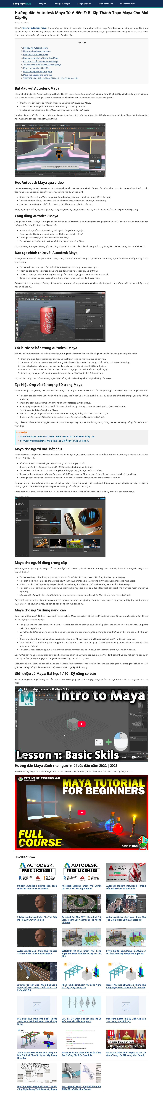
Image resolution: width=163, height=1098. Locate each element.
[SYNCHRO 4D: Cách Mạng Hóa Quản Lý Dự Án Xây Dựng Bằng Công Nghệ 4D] (126, 937)
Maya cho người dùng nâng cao (37, 75)
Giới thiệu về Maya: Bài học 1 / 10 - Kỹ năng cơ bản (50, 78)
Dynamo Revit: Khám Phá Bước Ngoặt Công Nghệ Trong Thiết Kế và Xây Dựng (37, 1087)
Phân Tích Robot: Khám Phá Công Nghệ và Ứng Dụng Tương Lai (81, 986)
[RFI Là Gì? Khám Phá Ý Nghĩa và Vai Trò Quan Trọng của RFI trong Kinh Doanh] (126, 1039)
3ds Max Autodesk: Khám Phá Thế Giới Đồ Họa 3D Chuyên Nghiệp (37, 918)
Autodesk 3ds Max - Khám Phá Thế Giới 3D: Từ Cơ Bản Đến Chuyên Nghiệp (37, 952)
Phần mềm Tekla (127, 3)
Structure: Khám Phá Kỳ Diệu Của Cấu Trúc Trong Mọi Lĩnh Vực (126, 1020)
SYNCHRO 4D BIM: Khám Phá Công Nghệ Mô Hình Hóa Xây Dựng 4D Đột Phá (81, 954)
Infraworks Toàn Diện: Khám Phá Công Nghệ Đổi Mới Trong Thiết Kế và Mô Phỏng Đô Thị (37, 988)
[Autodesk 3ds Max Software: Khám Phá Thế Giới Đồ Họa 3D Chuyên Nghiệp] (126, 903)
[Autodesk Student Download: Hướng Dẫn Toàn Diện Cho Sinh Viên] (126, 872)
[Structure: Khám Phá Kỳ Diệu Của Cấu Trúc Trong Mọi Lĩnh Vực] (126, 1005)
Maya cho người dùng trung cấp (37, 71)
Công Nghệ (22, 3)
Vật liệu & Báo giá (62, 3)
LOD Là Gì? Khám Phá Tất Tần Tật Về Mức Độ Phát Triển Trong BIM (81, 1020)
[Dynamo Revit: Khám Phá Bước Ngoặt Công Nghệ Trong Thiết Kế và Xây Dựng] (37, 1073)
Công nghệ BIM (84, 3)
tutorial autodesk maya (34, 28)
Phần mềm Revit (105, 3)
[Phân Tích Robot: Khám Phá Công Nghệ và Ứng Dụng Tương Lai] (81, 971)
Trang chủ (42, 3)
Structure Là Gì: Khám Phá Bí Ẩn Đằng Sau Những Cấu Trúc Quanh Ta (81, 1054)
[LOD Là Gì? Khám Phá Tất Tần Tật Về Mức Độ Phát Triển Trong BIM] (81, 1005)
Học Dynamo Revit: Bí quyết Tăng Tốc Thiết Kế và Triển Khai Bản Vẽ (81, 1087)
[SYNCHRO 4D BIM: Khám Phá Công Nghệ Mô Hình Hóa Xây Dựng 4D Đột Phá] (81, 937)
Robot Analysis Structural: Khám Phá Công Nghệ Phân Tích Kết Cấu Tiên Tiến (126, 986)
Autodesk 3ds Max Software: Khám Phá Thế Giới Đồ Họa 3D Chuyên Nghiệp (126, 918)
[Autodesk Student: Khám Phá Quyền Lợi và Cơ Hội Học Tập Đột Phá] (81, 872)
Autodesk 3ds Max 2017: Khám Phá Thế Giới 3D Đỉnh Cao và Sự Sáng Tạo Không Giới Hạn (81, 920)
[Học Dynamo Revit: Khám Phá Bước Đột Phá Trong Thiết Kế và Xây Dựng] (81, 1073)
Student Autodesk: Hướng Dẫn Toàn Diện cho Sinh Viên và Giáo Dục (37, 887)
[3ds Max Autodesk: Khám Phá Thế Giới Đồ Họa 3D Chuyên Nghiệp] (37, 903)
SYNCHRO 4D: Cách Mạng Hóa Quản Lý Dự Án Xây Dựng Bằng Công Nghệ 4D (126, 952)
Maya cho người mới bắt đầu (36, 68)
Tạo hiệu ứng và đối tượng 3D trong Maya (42, 64)
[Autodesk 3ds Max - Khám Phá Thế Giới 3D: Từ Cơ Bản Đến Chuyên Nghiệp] (37, 937)
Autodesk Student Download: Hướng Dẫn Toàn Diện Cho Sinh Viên (126, 887)
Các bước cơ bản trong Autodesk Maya (40, 61)
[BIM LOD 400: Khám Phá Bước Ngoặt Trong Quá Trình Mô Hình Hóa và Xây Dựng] (37, 1005)
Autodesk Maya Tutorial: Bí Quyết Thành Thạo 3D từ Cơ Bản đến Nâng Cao (57, 436)
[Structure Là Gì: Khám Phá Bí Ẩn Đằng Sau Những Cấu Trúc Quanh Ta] (81, 1039)
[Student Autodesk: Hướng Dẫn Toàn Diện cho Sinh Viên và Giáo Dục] (37, 872)
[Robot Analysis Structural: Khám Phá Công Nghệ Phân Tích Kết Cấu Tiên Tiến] (126, 971)
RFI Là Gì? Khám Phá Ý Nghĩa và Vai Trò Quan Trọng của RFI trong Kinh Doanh (126, 1054)
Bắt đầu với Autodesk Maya (35, 48)
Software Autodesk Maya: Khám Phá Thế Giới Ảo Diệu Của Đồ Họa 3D (54, 440)
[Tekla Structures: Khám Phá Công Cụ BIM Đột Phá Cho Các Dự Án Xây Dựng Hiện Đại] (37, 1039)
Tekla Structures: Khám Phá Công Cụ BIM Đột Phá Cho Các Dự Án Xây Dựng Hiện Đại (37, 1055)
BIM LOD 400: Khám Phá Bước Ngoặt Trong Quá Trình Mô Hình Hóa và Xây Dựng (37, 1021)
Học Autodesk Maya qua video (37, 51)
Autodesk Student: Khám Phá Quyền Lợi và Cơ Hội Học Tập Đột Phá (81, 887)
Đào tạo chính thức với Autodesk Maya (40, 58)
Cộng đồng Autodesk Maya (35, 54)
